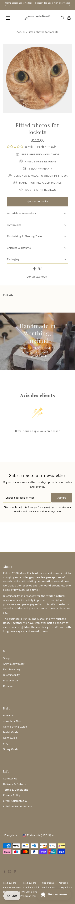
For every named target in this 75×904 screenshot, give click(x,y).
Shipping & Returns (19, 247)
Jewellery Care (12, 721)
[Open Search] (62, 18)
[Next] (69, 5)
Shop (6, 658)
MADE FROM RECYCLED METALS (40, 182)
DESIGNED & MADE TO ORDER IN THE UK (40, 175)
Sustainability (11, 674)
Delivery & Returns (15, 784)
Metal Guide (10, 732)
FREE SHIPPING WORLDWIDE (40, 154)
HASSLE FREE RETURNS (40, 161)
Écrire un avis (46, 147)
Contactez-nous (37, 276)
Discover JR (10, 680)
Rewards (8, 715)
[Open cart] (69, 18)
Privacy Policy (12, 795)
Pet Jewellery (11, 669)
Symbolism (14, 224)
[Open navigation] (11, 18)
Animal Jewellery (13, 663)
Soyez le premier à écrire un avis (37, 440)
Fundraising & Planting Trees (24, 236)
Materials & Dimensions (22, 213)
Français (9, 835)
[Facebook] (5, 872)
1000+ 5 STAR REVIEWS (40, 189)
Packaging (13, 259)
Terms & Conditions (15, 789)
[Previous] (6, 5)
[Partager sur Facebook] (35, 269)
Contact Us (10, 778)
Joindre (61, 497)
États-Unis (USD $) (39, 835)
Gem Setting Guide (15, 726)
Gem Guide (10, 737)
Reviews (8, 686)
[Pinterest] (15, 872)
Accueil (21, 32)
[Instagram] (9, 872)
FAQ (5, 743)
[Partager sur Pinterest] (40, 269)
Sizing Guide (10, 749)
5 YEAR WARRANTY (40, 168)
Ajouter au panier (37, 201)
